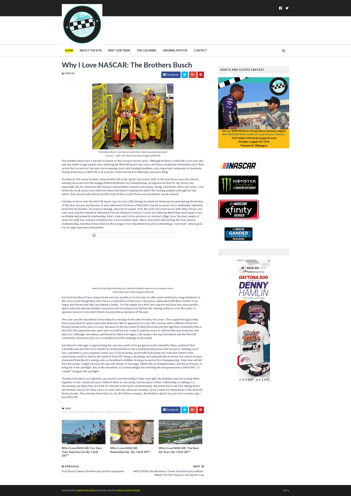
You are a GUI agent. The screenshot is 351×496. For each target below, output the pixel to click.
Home (69, 50)
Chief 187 (67, 412)
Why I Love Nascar (120, 412)
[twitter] (287, 8)
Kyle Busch (100, 412)
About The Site (91, 50)
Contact (200, 50)
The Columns (146, 50)
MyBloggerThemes (128, 490)
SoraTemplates (85, 490)
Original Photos (174, 50)
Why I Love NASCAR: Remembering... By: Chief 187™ (130, 449)
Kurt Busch (83, 412)
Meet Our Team (119, 50)
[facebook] (280, 8)
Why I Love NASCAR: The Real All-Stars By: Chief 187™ (179, 449)
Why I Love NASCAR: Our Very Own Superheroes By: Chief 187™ (82, 451)
